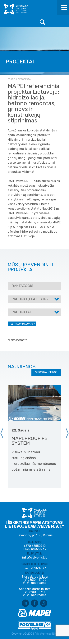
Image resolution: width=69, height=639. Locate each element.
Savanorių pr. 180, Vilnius (35, 535)
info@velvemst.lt (34, 557)
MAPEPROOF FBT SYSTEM (31, 441)
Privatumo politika (46, 633)
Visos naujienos (46, 372)
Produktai (21, 312)
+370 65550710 (34, 545)
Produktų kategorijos (33, 299)
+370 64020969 (34, 548)
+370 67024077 (34, 568)
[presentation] (1, 433)
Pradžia (12, 79)
